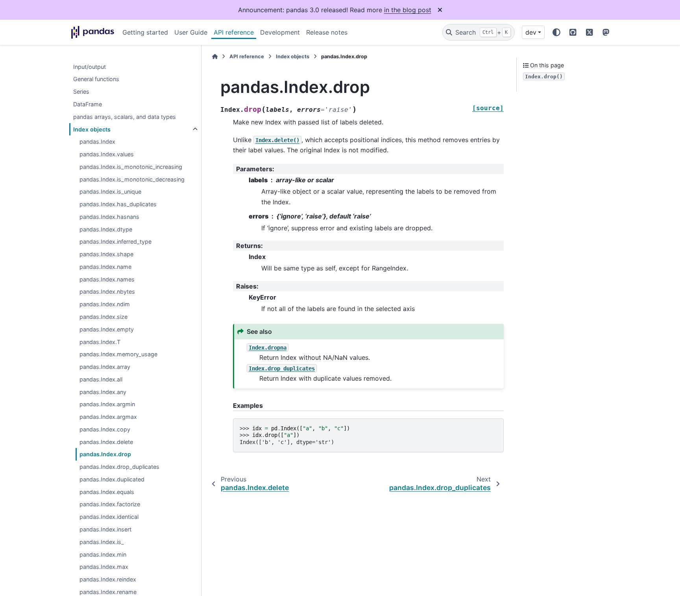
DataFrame (87, 104)
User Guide (190, 32)
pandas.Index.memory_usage (118, 354)
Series (81, 92)
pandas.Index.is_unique (110, 192)
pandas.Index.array (104, 367)
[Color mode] (556, 32)
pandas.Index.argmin (107, 404)
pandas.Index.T (99, 342)
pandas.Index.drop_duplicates (119, 467)
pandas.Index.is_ (101, 542)
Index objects (92, 129)
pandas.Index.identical (109, 517)
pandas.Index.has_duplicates (118, 204)
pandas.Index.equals (106, 492)
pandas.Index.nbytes (107, 292)
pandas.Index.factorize (109, 504)
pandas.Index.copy (104, 429)
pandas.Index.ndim (104, 304)
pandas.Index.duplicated (111, 479)
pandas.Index (97, 142)
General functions (96, 79)
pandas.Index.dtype (105, 229)
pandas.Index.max (103, 567)
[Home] (215, 56)
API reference (234, 32)
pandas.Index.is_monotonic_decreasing (132, 179)
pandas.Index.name (105, 267)
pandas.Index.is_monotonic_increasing (130, 167)
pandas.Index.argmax (108, 417)
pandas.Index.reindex (107, 579)
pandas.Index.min (102, 554)
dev (530, 32)
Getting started (145, 32)
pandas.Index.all (100, 379)
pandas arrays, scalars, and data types (124, 116)
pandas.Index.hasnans (109, 217)
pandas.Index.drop (105, 454)
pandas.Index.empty (106, 329)
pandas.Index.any (102, 392)
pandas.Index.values (106, 154)
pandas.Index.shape (106, 254)
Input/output (89, 66)
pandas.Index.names (107, 279)
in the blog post (407, 10)
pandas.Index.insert (105, 529)
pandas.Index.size (103, 317)
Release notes (326, 32)
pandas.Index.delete (106, 442)
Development (280, 32)
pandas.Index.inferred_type (115, 242)
